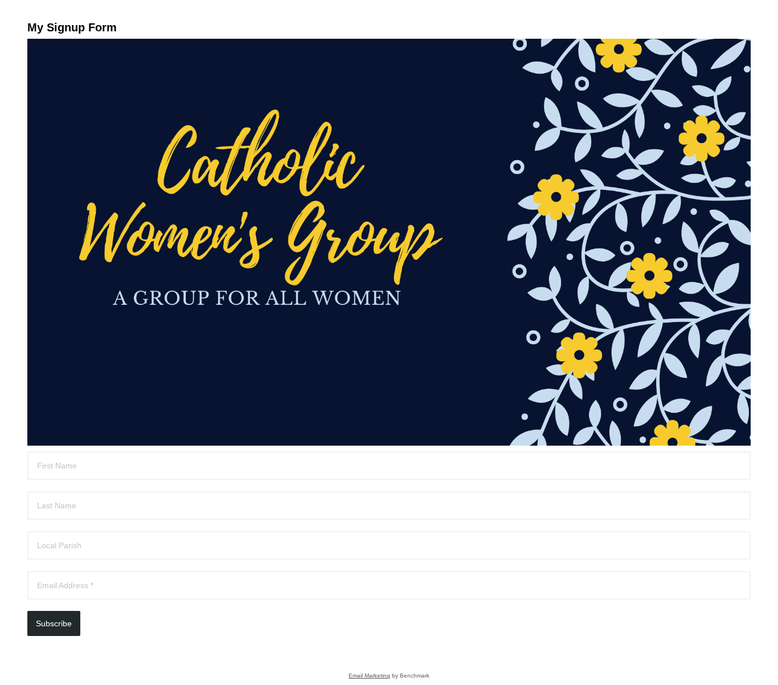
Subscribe (54, 623)
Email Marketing (369, 675)
